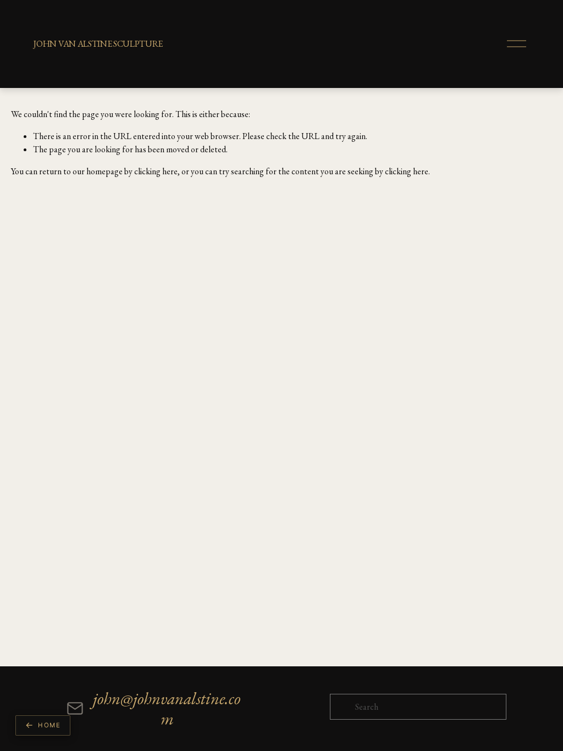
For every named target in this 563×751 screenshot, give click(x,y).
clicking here (156, 171)
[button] (42, 725)
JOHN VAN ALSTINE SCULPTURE (98, 43)
